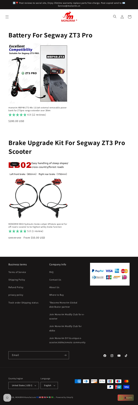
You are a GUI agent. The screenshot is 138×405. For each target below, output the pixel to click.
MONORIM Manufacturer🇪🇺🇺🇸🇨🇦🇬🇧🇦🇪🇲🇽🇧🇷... (35, 397)
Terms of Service (17, 272)
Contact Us (55, 279)
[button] (7, 17)
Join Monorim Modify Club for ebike (65, 328)
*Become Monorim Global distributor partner (63, 304)
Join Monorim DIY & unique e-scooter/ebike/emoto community (67, 340)
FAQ (51, 272)
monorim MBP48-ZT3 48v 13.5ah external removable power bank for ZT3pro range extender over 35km (37, 109)
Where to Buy (56, 294)
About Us (54, 287)
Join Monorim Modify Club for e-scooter (66, 316)
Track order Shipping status (23, 302)
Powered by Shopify (64, 397)
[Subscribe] (65, 355)
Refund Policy (15, 287)
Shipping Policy (16, 279)
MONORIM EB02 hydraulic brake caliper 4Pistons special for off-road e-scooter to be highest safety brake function (37, 225)
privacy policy (15, 294)
